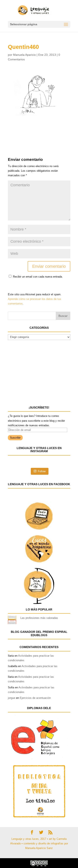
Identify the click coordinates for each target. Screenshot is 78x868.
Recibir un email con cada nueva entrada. (38, 276)
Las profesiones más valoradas (39, 617)
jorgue (11, 697)
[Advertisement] (41, 126)
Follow (42, 471)
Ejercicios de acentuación (35, 697)
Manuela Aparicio (24, 54)
